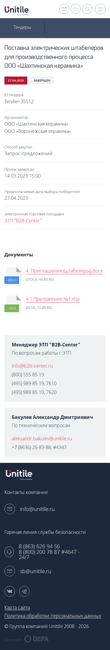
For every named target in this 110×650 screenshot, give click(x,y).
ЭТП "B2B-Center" (23, 220)
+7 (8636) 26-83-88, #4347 (39, 447)
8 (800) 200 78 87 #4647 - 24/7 (49, 554)
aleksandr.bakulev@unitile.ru (42, 438)
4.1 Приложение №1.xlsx (53, 299)
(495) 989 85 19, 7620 (34, 392)
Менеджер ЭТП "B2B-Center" (46, 344)
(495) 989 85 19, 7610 (34, 383)
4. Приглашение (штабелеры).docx (64, 271)
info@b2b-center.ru (32, 366)
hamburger (100, 9)
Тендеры (22, 27)
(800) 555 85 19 (28, 374)
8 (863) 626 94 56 (39, 546)
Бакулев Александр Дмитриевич (52, 417)
